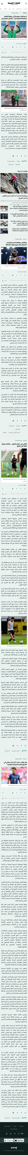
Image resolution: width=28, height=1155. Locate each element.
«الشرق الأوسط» (19, 42)
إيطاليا (4, 431)
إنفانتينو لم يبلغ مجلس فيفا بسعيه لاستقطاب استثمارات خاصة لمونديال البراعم (19, 207)
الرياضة (25, 11)
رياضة (18, 160)
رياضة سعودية (15, 11)
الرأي (10, 7)
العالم (13, 7)
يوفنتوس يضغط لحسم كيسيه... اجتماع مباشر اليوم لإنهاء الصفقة (16, 242)
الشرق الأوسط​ (19, 7)
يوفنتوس (17, 428)
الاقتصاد (5, 7)
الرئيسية (25, 7)
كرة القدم (11, 424)
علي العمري (21, 788)
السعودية (11, 163)
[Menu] (26, 3)
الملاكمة (18, 163)
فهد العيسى (20, 484)
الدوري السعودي (16, 749)
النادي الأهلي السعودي (14, 431)
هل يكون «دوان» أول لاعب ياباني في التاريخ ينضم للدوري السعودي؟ (15, 762)
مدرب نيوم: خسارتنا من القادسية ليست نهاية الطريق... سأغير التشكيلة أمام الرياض (19, 221)
